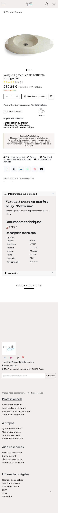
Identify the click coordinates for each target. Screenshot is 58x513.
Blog (4, 493)
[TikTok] (18, 358)
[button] (6, 42)
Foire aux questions (12, 453)
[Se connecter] (47, 4)
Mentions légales (11, 483)
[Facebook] (7, 169)
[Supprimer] (6, 96)
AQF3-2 (12, 227)
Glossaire (7, 497)
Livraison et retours (12, 459)
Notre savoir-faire (11, 435)
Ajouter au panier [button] (36, 96)
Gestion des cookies (12, 480)
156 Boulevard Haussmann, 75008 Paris (23, 369)
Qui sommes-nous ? (12, 429)
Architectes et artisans (14, 408)
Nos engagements (12, 432)
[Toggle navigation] (3, 4)
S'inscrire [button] (50, 376)
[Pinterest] (34, 169)
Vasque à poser (14, 12)
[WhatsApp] (27, 169)
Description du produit (16, 123)
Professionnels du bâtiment (16, 411)
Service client (9, 456)
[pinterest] (23, 358)
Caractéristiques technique (19, 127)
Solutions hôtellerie (12, 405)
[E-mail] (41, 169)
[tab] (29, 193)
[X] (14, 169)
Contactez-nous (11, 487)
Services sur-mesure (12, 439)
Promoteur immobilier (13, 415)
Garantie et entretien (13, 463)
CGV (4, 490)
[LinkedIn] (21, 169)
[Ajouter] (17, 96)
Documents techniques (17, 125)
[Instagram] (11, 358)
